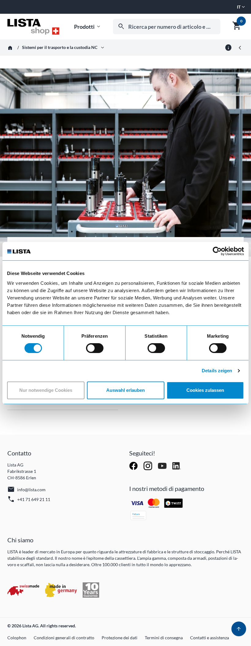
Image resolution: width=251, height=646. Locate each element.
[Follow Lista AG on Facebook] (134, 465)
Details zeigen (217, 370)
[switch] (94, 348)
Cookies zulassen (205, 390)
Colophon (16, 637)
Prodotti (87, 26)
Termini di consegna (164, 637)
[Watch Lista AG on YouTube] (162, 465)
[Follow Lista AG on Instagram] (148, 465)
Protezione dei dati (119, 637)
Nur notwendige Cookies (45, 390)
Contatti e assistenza (209, 637)
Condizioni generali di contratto (64, 637)
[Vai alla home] (33, 27)
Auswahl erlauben (125, 390)
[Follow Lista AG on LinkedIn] (176, 465)
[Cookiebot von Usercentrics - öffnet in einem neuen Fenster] (217, 251)
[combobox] (166, 26)
